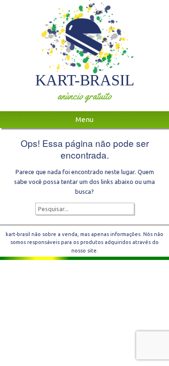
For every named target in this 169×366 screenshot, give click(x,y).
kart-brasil (84, 80)
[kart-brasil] (84, 37)
